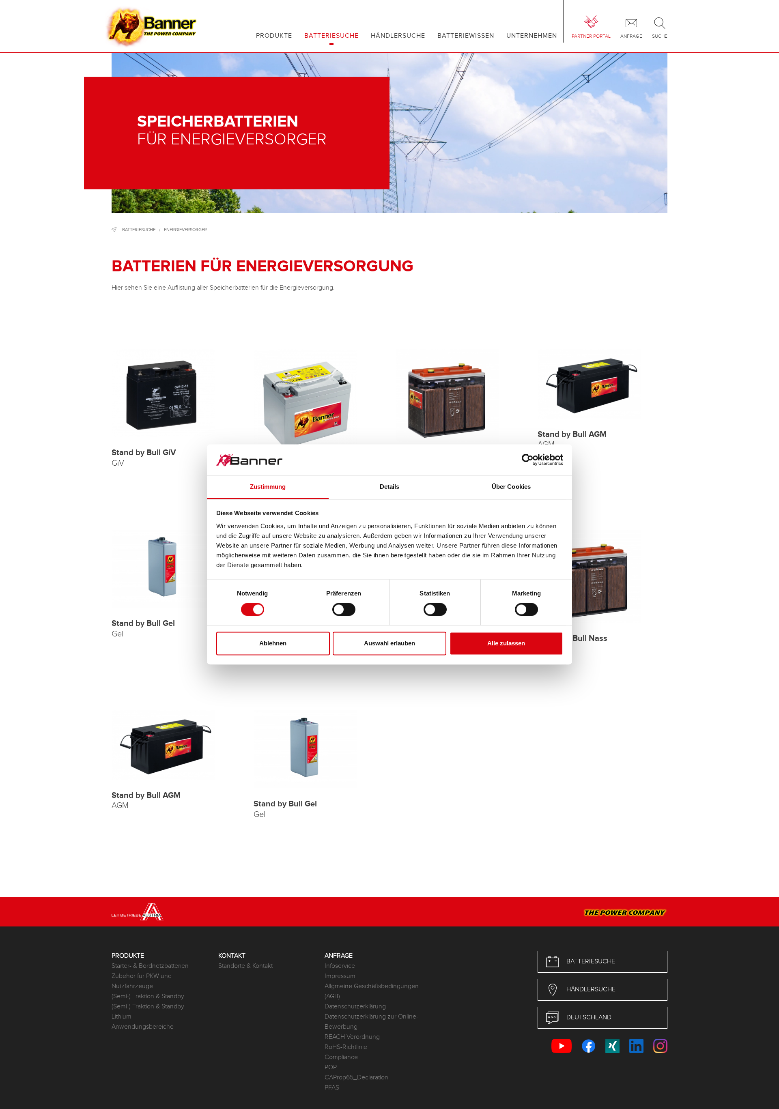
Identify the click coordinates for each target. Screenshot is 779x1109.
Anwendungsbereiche (143, 1027)
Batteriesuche (138, 229)
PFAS (332, 1088)
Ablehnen (272, 643)
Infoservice (340, 966)
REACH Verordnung (352, 1037)
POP (331, 1067)
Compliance (341, 1057)
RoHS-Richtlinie (346, 1047)
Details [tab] (390, 486)
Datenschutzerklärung (355, 1006)
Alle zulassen (506, 643)
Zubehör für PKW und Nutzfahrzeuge (142, 981)
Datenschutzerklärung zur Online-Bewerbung (371, 1022)
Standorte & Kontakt (245, 966)
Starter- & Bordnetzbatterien (150, 966)
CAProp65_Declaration (356, 1077)
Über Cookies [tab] (511, 486)
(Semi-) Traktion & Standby (148, 996)
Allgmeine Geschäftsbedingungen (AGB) (372, 991)
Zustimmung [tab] (268, 486)
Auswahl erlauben (389, 643)
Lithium (121, 1017)
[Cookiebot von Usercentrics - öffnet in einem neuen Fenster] (527, 460)
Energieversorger (185, 229)
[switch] (343, 609)
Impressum (340, 976)
